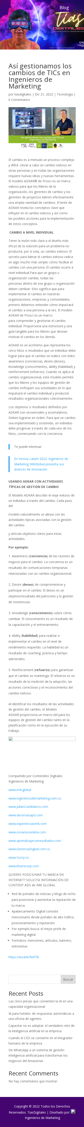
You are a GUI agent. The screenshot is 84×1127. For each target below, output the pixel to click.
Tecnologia (65, 94)
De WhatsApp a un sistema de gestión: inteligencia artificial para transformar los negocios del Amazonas (38, 1055)
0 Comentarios (19, 100)
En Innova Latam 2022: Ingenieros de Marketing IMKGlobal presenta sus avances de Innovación (41, 464)
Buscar (68, 979)
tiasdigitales (22, 94)
